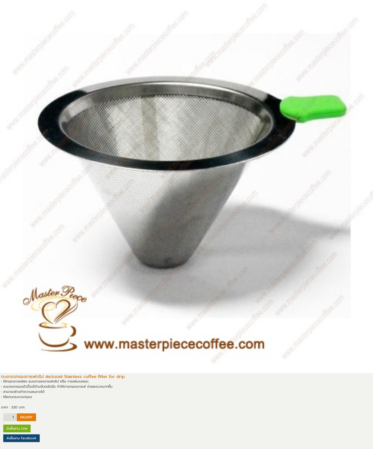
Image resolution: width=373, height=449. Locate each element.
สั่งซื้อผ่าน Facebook (21, 438)
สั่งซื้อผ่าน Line (16, 428)
